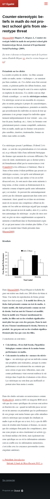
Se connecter (8, 480)
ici (24, 58)
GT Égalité (8, 4)
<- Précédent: (13, 459)
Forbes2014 (8, 399)
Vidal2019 (7, 166)
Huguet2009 (8, 37)
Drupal (17, 490)
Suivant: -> (25, 463)
